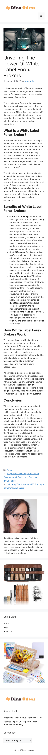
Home (6, 623)
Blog (5, 627)
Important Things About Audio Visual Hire (23, 718)
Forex (9, 470)
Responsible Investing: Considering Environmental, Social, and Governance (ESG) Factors (21, 477)
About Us (7, 631)
